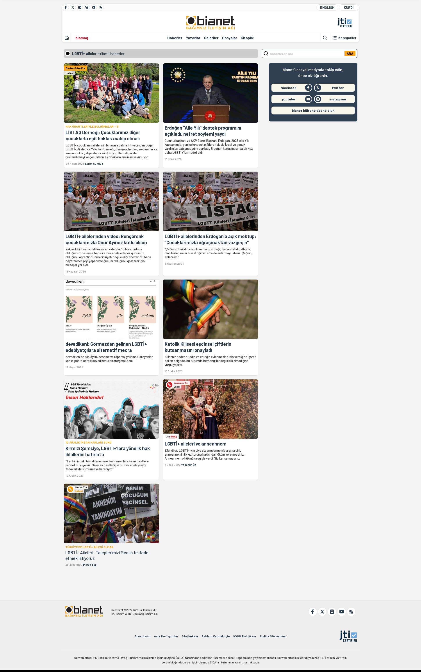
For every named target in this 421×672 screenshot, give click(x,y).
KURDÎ (348, 7)
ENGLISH (327, 7)
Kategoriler (347, 37)
